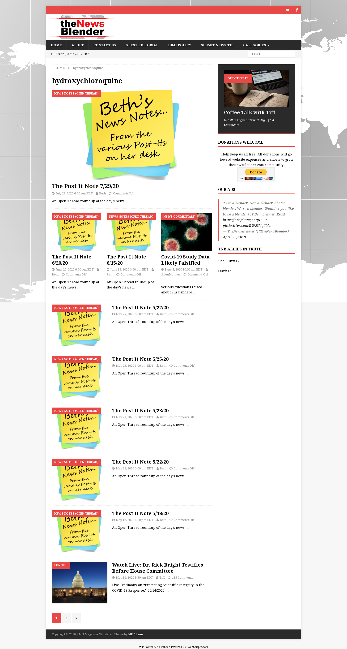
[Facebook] (297, 10)
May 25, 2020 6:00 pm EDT (134, 365)
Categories (254, 45)
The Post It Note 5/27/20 (140, 307)
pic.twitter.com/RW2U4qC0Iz (247, 225)
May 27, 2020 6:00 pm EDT (134, 314)
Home (56, 45)
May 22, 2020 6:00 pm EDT (134, 468)
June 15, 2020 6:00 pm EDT (129, 269)
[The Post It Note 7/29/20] (132, 135)
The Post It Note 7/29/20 (85, 186)
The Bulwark (228, 261)
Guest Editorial (142, 45)
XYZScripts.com (198, 647)
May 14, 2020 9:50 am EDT (134, 577)
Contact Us (104, 45)
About (78, 45)
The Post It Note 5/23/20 (140, 410)
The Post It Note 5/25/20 (140, 359)
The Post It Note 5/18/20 (140, 513)
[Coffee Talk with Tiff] (256, 88)
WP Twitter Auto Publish (154, 647)
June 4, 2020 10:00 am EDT (184, 269)
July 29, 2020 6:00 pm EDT (74, 193)
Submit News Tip (217, 45)
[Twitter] (288, 10)
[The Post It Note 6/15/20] (132, 232)
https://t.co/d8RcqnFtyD (242, 220)
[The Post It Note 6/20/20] (77, 232)
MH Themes (136, 634)
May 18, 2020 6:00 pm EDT (134, 520)
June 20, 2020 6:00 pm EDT (75, 269)
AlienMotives (170, 274)
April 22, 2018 (234, 237)
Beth (102, 193)
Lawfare (224, 271)
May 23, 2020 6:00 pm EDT (134, 417)
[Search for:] (271, 54)
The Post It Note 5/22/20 (140, 462)
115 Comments (182, 577)
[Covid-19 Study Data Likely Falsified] (186, 232)
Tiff (162, 577)
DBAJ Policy (179, 45)
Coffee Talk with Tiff (249, 112)
